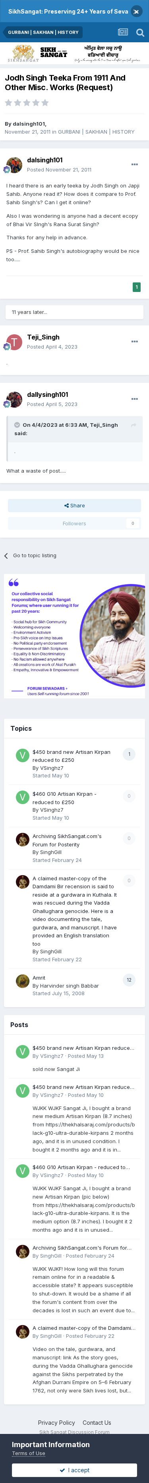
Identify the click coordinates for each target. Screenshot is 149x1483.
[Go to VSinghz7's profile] (22, 755)
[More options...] (135, 165)
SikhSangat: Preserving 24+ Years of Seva (68, 11)
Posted (59, 169)
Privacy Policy (56, 1422)
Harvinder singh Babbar (69, 985)
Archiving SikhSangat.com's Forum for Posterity (80, 1248)
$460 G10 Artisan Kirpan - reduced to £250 (79, 1167)
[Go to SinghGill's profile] (22, 839)
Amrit (39, 977)
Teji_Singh (43, 337)
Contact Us (97, 1422)
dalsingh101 (29, 123)
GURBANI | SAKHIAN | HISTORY (96, 131)
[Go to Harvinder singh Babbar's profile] (22, 981)
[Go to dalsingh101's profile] (14, 165)
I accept (77, 1470)
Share (77, 505)
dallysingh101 (47, 394)
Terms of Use (28, 1453)
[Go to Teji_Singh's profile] (14, 342)
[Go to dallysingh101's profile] (14, 400)
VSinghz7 (52, 768)
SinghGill (51, 852)
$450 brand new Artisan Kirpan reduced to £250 (83, 1048)
